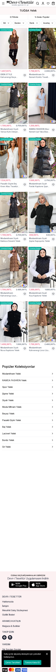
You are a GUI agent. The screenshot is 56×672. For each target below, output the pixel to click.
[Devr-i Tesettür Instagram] (10, 637)
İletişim (5, 606)
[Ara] (37, 3)
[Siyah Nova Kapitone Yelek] (13, 321)
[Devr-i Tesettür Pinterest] (4, 637)
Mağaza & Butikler (11, 626)
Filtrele (15, 17)
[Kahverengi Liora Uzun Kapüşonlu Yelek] (42, 321)
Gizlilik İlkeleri (8, 614)
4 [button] (54, 121)
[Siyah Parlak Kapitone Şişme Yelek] (42, 157)
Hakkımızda (7, 601)
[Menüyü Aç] (3, 3)
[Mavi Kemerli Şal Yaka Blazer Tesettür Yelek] (42, 103)
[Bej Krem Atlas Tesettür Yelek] (13, 157)
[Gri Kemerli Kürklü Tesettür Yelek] (42, 48)
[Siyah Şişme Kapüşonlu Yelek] (42, 212)
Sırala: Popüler (43, 17)
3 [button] (54, 67)
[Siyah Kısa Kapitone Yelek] (42, 267)
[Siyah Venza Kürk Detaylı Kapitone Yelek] (13, 103)
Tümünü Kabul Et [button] (32, 662)
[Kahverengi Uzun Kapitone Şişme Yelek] (13, 267)
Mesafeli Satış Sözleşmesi (15, 610)
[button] (6, 23)
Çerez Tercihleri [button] (12, 662)
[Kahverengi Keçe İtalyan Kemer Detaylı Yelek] (13, 48)
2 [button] (54, 231)
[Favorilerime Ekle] (25, 75)
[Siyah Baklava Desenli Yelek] (13, 212)
